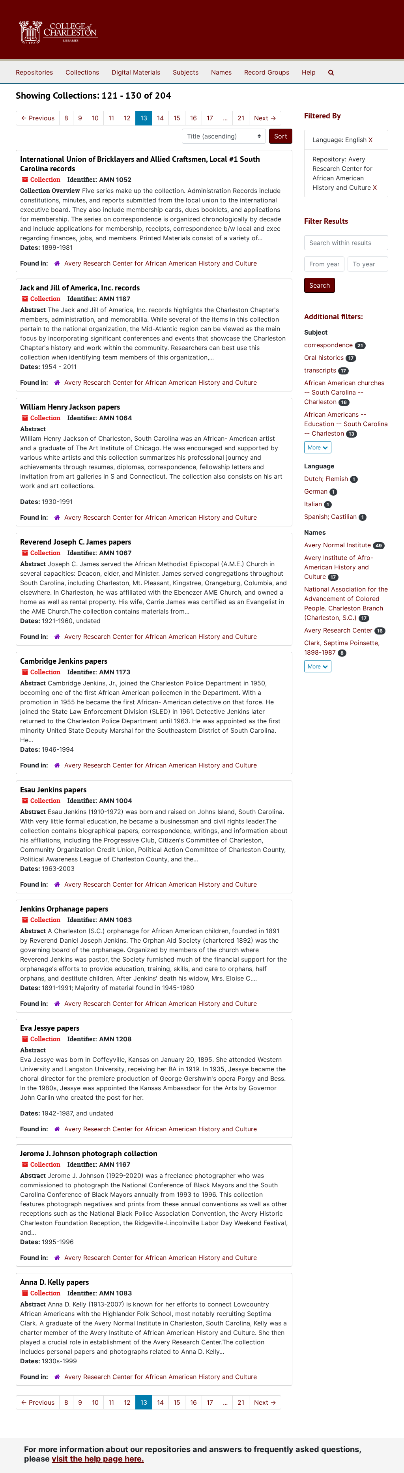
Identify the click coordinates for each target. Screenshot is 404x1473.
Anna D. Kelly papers (54, 1282)
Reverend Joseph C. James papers (75, 542)
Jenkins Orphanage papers (64, 909)
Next (265, 118)
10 (95, 118)
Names (221, 72)
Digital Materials (136, 72)
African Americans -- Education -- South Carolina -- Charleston (346, 423)
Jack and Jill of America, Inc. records (80, 288)
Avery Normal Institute (338, 545)
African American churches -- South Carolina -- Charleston (344, 392)
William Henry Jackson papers (70, 407)
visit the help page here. (98, 1459)
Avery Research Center (339, 630)
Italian (314, 504)
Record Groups (266, 72)
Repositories (34, 72)
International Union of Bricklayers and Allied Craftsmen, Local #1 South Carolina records (140, 164)
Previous (37, 118)
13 (143, 118)
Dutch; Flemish (327, 479)
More (315, 447)
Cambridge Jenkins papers (63, 661)
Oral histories (325, 357)
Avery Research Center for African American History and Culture (160, 263)
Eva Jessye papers (49, 1028)
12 (127, 118)
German (316, 491)
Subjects (185, 72)
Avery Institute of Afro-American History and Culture (338, 567)
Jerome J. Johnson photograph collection (88, 1153)
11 (111, 118)
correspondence (329, 345)
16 (193, 118)
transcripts (321, 370)
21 (241, 118)
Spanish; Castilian (331, 516)
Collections (82, 72)
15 (177, 118)
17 (210, 118)
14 (160, 118)
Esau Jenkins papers (53, 789)
